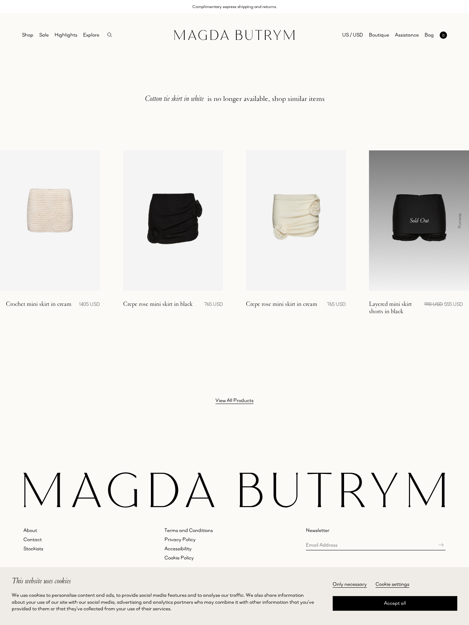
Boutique (379, 35)
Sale (44, 35)
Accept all (395, 603)
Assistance (407, 35)
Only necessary (350, 584)
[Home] (234, 35)
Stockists (33, 548)
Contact (32, 539)
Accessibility (178, 548)
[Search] (109, 35)
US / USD (352, 35)
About (30, 530)
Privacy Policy (180, 539)
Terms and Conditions (189, 530)
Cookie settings (392, 584)
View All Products (234, 400)
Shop (27, 35)
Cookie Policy (179, 558)
